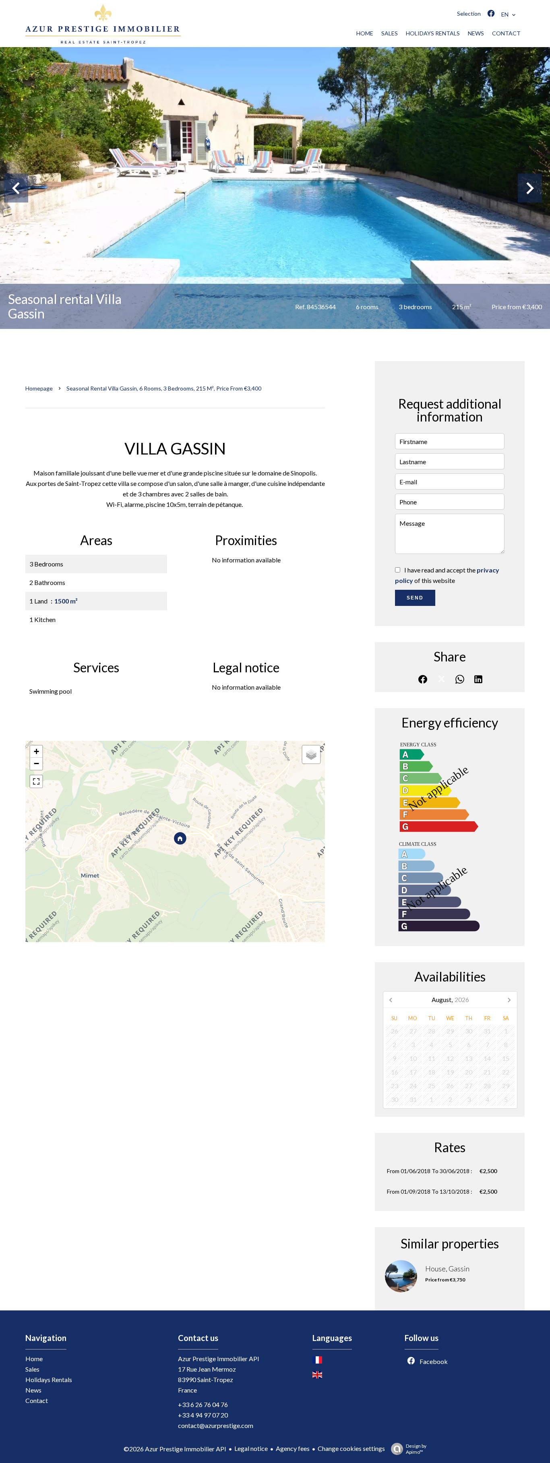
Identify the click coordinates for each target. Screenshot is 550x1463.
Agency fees (293, 1448)
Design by (416, 1449)
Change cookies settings (351, 1448)
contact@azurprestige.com (215, 1425)
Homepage (39, 388)
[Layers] (311, 754)
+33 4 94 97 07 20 (203, 1415)
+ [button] (36, 751)
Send (415, 598)
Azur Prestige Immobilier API (218, 1358)
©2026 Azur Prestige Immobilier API (175, 1449)
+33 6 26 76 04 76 (203, 1404)
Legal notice (251, 1448)
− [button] (36, 763)
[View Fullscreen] (36, 781)
